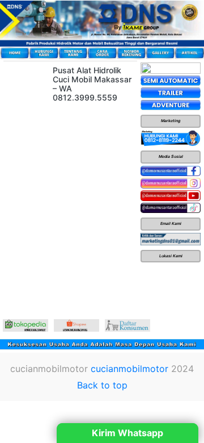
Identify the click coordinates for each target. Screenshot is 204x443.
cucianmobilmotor (129, 368)
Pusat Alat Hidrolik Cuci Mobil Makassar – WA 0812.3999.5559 (92, 83)
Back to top (102, 385)
